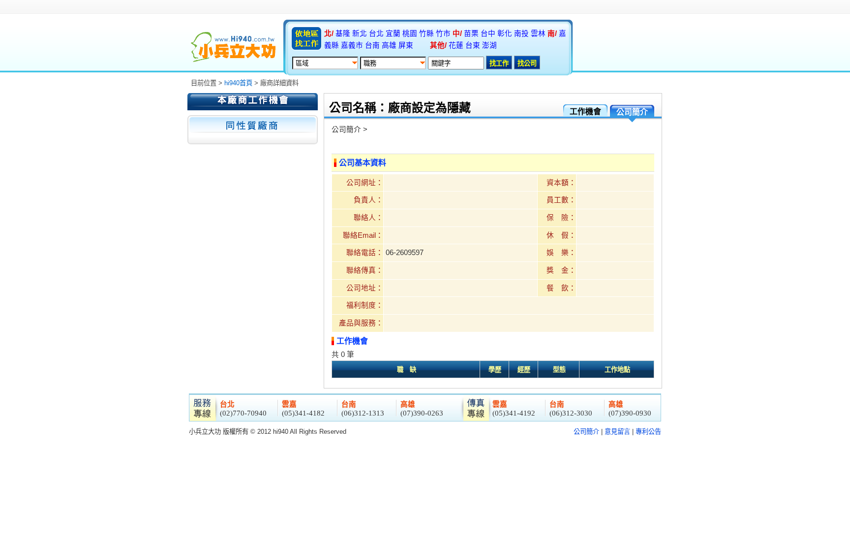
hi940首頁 (238, 83)
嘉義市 (352, 45)
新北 (359, 33)
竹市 (443, 33)
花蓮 (456, 45)
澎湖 (489, 45)
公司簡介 (586, 431)
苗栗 (471, 33)
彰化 (504, 33)
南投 (521, 33)
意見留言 (617, 431)
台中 (488, 33)
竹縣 (426, 33)
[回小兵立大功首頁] (233, 47)
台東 (472, 45)
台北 (376, 33)
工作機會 (585, 111)
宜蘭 (393, 33)
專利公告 (648, 431)
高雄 (389, 45)
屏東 (405, 45)
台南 (372, 45)
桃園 (409, 33)
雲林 (538, 33)
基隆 (342, 33)
